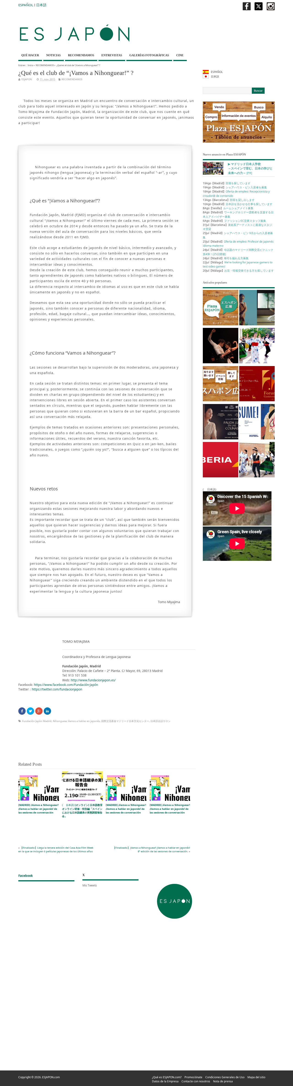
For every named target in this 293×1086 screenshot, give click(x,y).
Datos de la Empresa (165, 1081)
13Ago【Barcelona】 (229, 200)
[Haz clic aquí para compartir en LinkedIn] (47, 711)
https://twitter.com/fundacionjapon (57, 689)
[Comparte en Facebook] (22, 711)
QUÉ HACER (30, 55)
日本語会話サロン (160, 721)
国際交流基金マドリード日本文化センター (125, 721)
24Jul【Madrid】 (226, 258)
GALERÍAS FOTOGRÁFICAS (149, 55)
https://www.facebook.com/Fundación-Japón (66, 685)
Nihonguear (60, 721)
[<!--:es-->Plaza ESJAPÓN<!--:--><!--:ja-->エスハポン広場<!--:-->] (220, 308)
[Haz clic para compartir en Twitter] (30, 711)
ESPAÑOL (25, 5)
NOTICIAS (53, 55)
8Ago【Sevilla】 (228, 208)
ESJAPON (27, 79)
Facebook (25, 876)
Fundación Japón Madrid (37, 721)
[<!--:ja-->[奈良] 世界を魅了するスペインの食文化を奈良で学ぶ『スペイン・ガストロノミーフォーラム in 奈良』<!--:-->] (257, 384)
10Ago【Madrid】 (237, 204)
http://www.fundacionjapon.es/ (93, 680)
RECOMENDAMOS (81, 55)
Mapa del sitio (256, 1077)
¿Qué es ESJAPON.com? (167, 1077)
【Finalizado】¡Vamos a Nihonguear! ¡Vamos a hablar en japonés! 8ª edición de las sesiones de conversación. (151, 849)
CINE (180, 55)
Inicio (30, 65)
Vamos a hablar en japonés (84, 721)
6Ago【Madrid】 (234, 221)
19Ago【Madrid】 (226, 183)
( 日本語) (82, 810)
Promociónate (193, 1077)
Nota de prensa (223, 1081)
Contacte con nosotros (196, 1081)
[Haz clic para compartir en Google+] (39, 711)
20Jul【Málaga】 (238, 271)
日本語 (41, 5)
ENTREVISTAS (111, 55)
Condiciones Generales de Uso (224, 1077)
